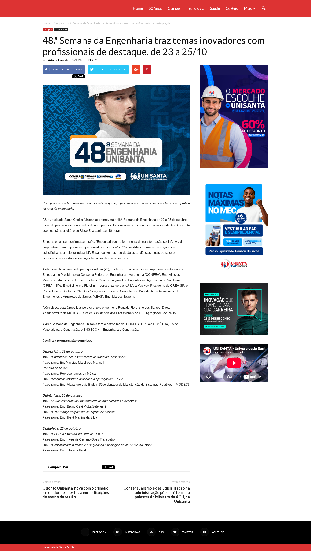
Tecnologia (195, 8)
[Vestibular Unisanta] (234, 167)
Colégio (232, 8)
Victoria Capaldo (58, 59)
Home (138, 8)
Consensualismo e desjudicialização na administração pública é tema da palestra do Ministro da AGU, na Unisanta (157, 495)
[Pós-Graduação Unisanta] (234, 333)
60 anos (155, 8)
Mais (248, 8)
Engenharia (61, 29)
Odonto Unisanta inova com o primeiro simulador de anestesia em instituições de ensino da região (76, 492)
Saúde (215, 8)
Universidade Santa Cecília (58, 547)
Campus (174, 8)
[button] (263, 8)
